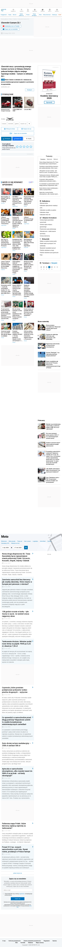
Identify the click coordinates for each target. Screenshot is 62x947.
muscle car (23, 123)
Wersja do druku (10, 128)
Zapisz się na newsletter (20, 133)
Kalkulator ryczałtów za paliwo (49, 210)
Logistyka (35, 541)
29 (55, 267)
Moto (40, 14)
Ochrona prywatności (15, 941)
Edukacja (54, 14)
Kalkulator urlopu (45, 212)
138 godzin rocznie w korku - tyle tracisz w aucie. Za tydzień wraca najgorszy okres (49, 171)
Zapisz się (17, 898)
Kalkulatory (47, 201)
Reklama (30, 942)
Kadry (9, 14)
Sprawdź (50, 102)
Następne (30, 90)
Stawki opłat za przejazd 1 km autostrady (49, 244)
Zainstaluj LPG (5, 543)
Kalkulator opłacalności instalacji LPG (49, 206)
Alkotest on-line (15, 543)
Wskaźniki (46, 239)
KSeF (59, 14)
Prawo (27, 14)
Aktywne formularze (50, 218)
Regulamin (47, 941)
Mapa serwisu (40, 942)
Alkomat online (45, 203)
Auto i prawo (27, 541)
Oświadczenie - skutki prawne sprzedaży (49, 232)
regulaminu (21, 893)
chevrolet (10, 123)
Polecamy (42, 420)
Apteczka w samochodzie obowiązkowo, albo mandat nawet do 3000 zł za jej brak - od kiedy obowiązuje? (49, 193)
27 (50, 267)
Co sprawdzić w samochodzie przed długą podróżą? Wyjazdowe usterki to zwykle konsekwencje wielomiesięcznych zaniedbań (50, 184)
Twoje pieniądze (34, 14)
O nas (4, 941)
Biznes (14, 14)
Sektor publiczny (21, 14)
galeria (17, 123)
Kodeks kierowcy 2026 (50, 97)
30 (58, 267)
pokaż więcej (17, 873)
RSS (16, 942)
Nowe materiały (44, 321)
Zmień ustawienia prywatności (32, 941)
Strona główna (4, 19)
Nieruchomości (47, 14)
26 (47, 267)
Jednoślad (42, 541)
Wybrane (56, 159)
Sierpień (55, 263)
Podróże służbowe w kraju (48, 250)
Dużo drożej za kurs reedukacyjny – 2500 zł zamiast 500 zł (49, 188)
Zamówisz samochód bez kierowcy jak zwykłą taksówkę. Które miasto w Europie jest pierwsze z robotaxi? (50, 167)
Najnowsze (50, 159)
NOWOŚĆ (50, 93)
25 (44, 267)
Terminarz (46, 263)
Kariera (55, 941)
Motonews (4, 541)
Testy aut (19, 541)
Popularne (43, 159)
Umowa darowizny (46, 236)
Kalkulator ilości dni (46, 214)
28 (52, 267)
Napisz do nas (28, 128)
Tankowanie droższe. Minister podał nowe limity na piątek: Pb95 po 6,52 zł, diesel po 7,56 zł (50, 176)
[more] (29, 124)
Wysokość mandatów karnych (49, 248)
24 (42, 267)
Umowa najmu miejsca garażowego (47, 225)
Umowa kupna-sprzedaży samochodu (47, 221)
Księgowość (4, 14)
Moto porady (12, 541)
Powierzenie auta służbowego (49, 229)
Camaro (4, 123)
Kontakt (23, 942)
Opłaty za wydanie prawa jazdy (49, 241)
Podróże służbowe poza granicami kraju (50, 254)
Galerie (15, 19)
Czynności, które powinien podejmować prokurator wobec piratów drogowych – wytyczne (48, 180)
